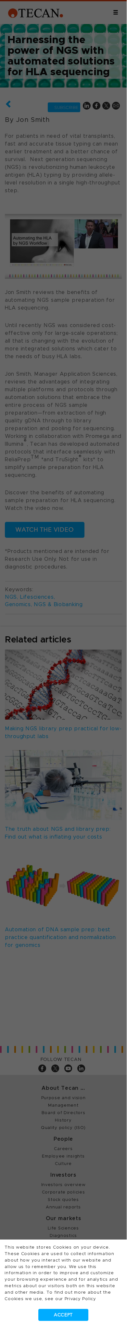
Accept (63, 1315)
